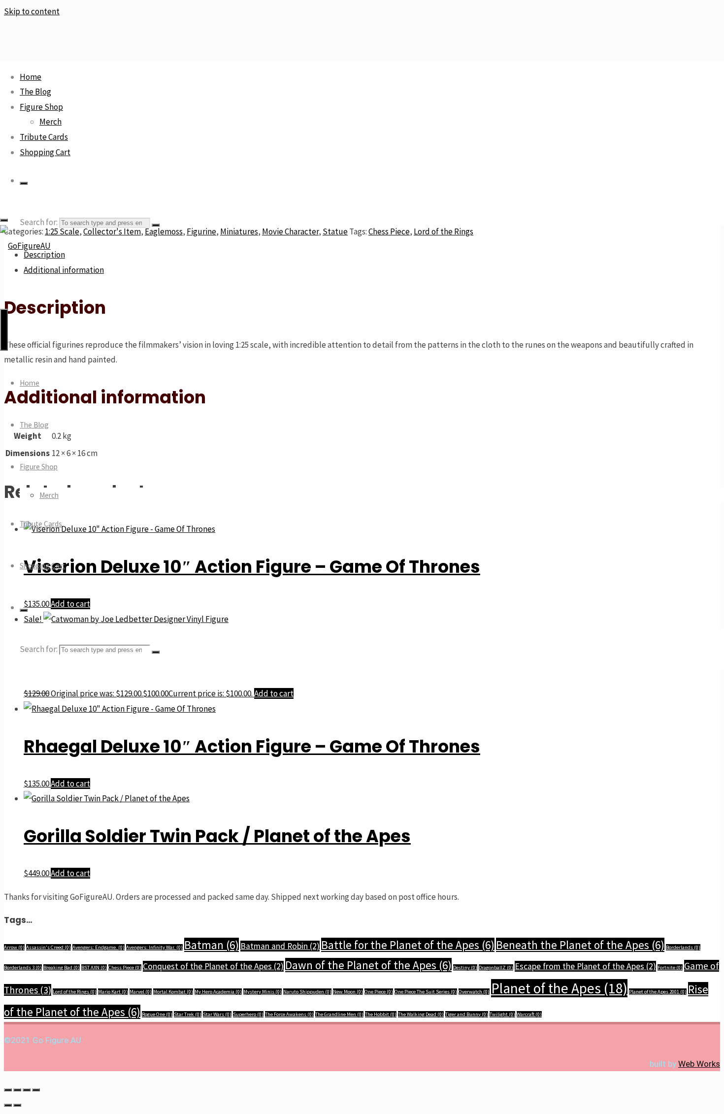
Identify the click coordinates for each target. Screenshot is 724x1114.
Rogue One (157, 1014)
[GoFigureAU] (25, 245)
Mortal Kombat (173, 991)
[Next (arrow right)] (17, 1105)
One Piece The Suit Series (426, 991)
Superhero (248, 1014)
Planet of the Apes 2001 (658, 991)
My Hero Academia (218, 991)
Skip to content (32, 11)
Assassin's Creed (48, 947)
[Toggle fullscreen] (17, 1089)
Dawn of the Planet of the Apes (368, 965)
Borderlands (683, 947)
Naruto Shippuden (307, 991)
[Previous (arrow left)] (8, 1105)
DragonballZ (496, 967)
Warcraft (529, 1014)
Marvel (141, 991)
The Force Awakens (289, 1014)
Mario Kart (113, 991)
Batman (211, 945)
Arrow (14, 947)
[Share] (27, 1089)
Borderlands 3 (23, 967)
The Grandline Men (339, 1014)
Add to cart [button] (274, 693)
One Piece (378, 991)
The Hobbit (380, 1014)
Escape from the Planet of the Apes (585, 966)
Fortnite (670, 967)
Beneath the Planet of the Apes (580, 945)
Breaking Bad (61, 967)
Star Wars (217, 1014)
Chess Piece (124, 967)
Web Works (699, 1064)
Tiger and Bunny (466, 1014)
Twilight (502, 1014)
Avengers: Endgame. (98, 947)
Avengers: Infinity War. (154, 947)
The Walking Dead (421, 1014)
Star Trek (187, 1014)
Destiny (465, 967)
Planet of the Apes (559, 988)
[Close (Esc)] (36, 1089)
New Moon (348, 991)
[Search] (24, 183)
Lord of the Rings (75, 991)
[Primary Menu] (4, 330)
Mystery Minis (262, 991)
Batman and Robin (280, 946)
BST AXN (94, 967)
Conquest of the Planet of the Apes (213, 966)
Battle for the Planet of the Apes (407, 945)
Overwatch (474, 991)
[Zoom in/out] (8, 1089)
